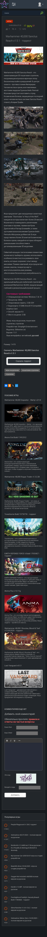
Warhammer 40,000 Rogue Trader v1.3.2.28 (22, 477)
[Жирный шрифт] (7, 740)
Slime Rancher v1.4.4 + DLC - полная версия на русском (24, 909)
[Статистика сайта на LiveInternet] (35, 935)
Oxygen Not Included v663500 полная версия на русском (24, 878)
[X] (13, 385)
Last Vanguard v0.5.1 (13, 665)
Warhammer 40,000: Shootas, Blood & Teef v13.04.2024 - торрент (22, 629)
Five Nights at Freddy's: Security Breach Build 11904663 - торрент (25, 898)
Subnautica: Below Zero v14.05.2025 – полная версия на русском (24, 919)
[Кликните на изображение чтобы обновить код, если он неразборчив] (26, 783)
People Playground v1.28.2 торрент (24, 824)
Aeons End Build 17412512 (15, 437)
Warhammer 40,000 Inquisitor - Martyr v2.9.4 (23, 400)
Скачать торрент (23, 361)
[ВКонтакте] (6, 385)
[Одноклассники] (9, 385)
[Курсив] (11, 740)
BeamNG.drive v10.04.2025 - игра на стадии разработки (24, 867)
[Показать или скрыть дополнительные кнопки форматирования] (19, 740)
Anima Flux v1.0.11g (13, 591)
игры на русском (12, 370)
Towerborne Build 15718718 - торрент (20, 514)
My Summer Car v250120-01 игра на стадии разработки (26, 857)
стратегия (10, 374)
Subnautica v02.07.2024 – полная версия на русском (26, 836)
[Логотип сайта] (4, 4)
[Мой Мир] (16, 385)
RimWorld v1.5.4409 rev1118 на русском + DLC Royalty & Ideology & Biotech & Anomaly (26, 847)
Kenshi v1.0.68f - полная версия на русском (24, 888)
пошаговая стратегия (30, 370)
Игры (9, 21)
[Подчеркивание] (14, 740)
